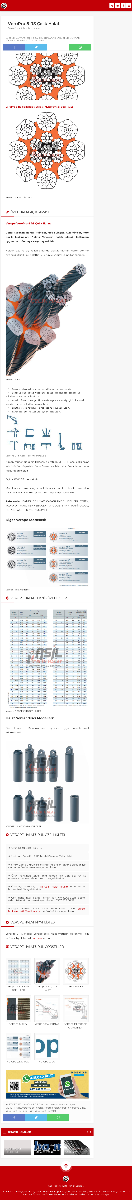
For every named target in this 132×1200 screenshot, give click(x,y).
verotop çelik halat (32, 1107)
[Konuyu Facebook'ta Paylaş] (14, 47)
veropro (64, 1107)
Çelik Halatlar (34, 28)
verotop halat (51, 1107)
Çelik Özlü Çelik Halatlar (41, 38)
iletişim (37, 938)
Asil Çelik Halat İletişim (54, 886)
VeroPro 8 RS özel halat (36, 1104)
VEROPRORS (13, 1107)
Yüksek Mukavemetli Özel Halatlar (25, 40)
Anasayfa (12, 28)
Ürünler (22, 28)
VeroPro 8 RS (77, 1107)
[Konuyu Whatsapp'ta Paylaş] (80, 47)
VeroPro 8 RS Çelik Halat (19, 1111)
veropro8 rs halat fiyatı (63, 1104)
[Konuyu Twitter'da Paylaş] (36, 47)
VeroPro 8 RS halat (45, 1111)
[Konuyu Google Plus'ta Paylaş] (58, 47)
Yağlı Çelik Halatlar (68, 38)
